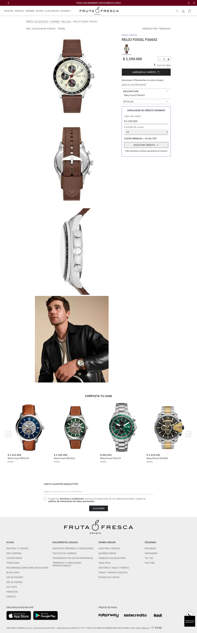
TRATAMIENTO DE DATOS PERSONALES (72, 558)
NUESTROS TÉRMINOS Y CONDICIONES (72, 548)
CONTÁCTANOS (14, 558)
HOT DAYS (11, 587)
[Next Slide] (189, 3)
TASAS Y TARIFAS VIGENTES (113, 572)
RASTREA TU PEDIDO (17, 548)
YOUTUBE (150, 562)
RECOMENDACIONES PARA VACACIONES (27, 567)
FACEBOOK (150, 548)
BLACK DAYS (12, 572)
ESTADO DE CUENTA (108, 577)
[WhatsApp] (189, 615)
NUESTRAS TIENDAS (109, 548)
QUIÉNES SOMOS (107, 553)
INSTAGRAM (151, 553)
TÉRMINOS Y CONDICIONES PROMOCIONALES (66, 564)
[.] (183, 11)
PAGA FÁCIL (104, 562)
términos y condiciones (72, 498)
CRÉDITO (11, 596)
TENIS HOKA (12, 562)
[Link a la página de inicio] (29, 21)
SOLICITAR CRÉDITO (144, 145)
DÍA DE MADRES (14, 577)
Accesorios (42, 21)
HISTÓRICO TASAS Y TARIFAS (113, 567)
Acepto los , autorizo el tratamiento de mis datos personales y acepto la (96, 500)
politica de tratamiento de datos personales (71, 501)
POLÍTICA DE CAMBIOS (64, 553)
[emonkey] (108, 615)
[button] (72, 77)
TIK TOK (149, 558)
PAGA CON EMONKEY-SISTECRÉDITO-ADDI (98, 2)
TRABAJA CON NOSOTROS (112, 558)
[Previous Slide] (8, 3)
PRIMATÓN (12, 591)
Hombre (55, 21)
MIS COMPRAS (13, 553)
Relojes (66, 21)
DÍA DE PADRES (14, 582)
